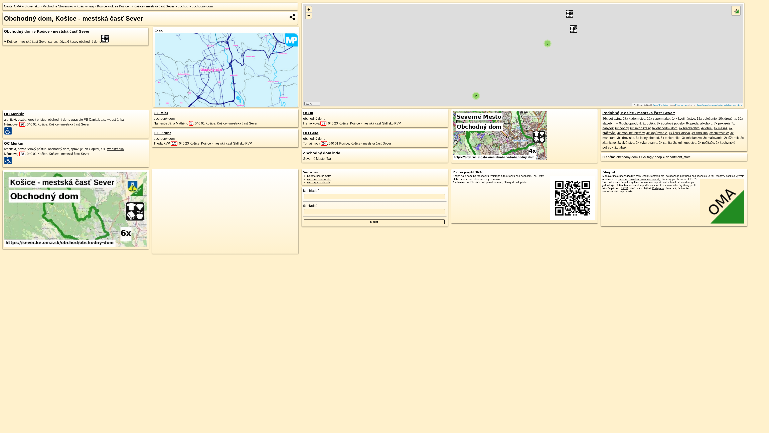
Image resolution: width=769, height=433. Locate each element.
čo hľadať (310, 205)
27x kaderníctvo (634, 118)
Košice (102, 6)
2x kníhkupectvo (684, 142)
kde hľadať (311, 190)
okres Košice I (120, 6)
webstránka (115, 119)
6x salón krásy (640, 128)
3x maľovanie (713, 138)
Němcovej (14, 124)
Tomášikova (314, 143)
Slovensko (31, 6)
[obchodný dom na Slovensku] (106, 38)
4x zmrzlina (699, 133)
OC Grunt (162, 133)
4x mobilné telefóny (631, 133)
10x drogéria (727, 118)
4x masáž (720, 128)
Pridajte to (658, 188)
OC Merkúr (14, 114)
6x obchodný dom (664, 128)
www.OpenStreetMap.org (650, 175)
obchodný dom (202, 6)
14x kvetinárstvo (683, 118)
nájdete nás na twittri (319, 175)
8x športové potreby (670, 123)
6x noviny (622, 128)
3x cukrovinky (719, 133)
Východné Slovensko (58, 6)
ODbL (711, 175)
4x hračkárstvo (689, 128)
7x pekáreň (722, 123)
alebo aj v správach (318, 182)
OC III (308, 113)
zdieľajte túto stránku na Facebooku (511, 175)
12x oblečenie (707, 118)
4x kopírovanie (656, 133)
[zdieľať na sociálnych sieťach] (292, 17)
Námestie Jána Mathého (173, 123)
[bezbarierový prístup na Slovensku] (9, 131)
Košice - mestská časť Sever (154, 6)
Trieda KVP (165, 143)
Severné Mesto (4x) (317, 158)
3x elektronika (670, 138)
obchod (183, 6)
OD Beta (310, 133)
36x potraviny (611, 118)
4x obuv (706, 128)
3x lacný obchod (647, 138)
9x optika (648, 123)
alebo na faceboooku (319, 179)
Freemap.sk (681, 104)
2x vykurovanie (646, 142)
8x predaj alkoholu (699, 123)
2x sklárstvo (625, 142)
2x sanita (665, 142)
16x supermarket (658, 118)
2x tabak (620, 147)
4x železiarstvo (679, 133)
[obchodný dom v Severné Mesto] (500, 159)
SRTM (624, 188)
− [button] (308, 15)
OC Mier (161, 113)
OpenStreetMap (660, 104)
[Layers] (736, 10)
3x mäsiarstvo (692, 138)
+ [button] (308, 9)
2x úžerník (731, 138)
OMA (17, 6)
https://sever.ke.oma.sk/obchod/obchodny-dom (719, 104)
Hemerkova (314, 123)
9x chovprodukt (630, 123)
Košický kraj (85, 6)
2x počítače (706, 142)
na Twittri (539, 175)
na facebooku (481, 175)
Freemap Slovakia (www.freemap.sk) (639, 179)
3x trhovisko (625, 138)
